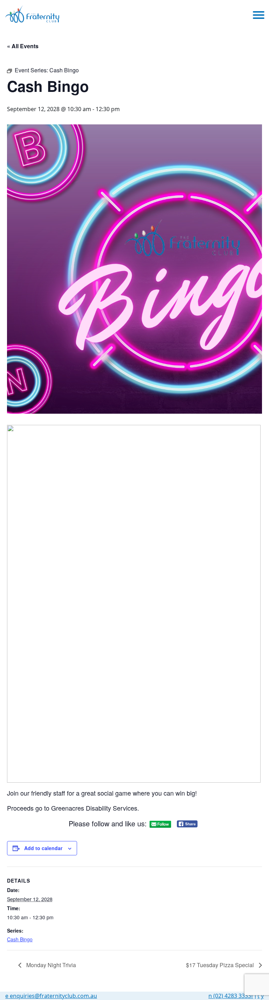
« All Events (23, 46)
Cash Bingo (20, 939)
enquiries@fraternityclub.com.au (51, 996)
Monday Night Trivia (50, 965)
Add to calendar (43, 848)
